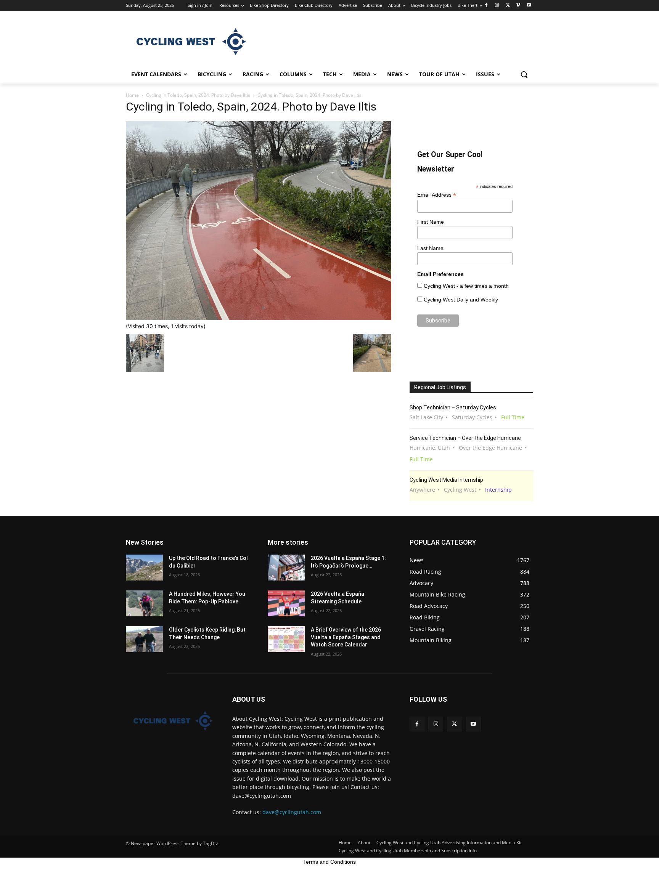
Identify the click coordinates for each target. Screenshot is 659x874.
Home (132, 95)
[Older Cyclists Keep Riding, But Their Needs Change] (144, 639)
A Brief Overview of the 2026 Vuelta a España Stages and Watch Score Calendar (346, 637)
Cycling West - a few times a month (466, 286)
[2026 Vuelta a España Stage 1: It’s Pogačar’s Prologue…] (286, 568)
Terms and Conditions (329, 862)
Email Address (436, 195)
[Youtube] (528, 5)
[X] (507, 5)
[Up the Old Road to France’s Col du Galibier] (144, 568)
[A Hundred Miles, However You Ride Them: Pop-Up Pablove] (144, 603)
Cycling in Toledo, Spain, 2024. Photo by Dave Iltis (198, 95)
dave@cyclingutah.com (291, 812)
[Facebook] (486, 5)
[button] (524, 74)
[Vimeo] (518, 5)
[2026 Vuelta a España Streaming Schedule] (286, 603)
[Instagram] (497, 5)
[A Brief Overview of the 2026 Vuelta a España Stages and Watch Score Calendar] (286, 639)
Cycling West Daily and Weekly (461, 300)
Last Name (430, 248)
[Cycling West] (187, 41)
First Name (430, 222)
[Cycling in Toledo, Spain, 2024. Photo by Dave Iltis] (258, 318)
